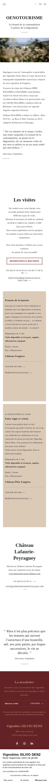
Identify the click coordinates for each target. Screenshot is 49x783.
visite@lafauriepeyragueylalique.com (25, 587)
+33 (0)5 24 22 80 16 (22, 581)
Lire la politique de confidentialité (16, 771)
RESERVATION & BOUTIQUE (24, 261)
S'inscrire (35, 703)
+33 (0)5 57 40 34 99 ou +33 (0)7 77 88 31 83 (24, 272)
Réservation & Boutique (17, 373)
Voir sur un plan (13, 367)
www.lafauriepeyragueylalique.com (24, 574)
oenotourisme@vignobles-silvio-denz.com (24, 279)
